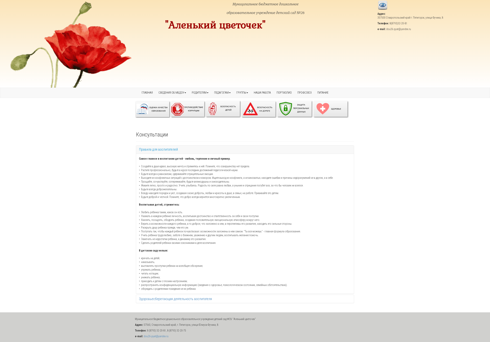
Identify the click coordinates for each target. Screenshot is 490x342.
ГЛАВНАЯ (147, 92)
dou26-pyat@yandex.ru (156, 336)
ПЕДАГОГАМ (221, 92)
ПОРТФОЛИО (284, 92)
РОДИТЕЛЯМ (199, 92)
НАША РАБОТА (262, 92)
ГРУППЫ (241, 92)
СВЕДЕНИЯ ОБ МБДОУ (171, 92)
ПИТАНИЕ (322, 92)
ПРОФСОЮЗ (304, 92)
